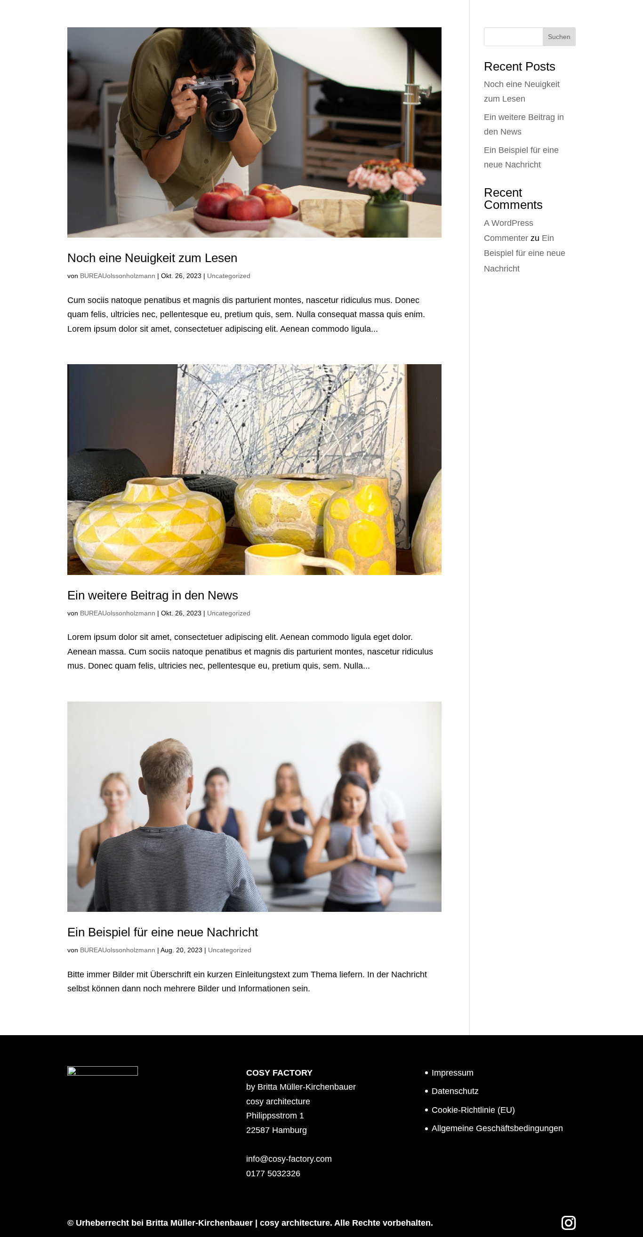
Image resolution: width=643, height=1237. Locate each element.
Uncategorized (228, 275)
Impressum (453, 1072)
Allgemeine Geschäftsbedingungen (497, 1128)
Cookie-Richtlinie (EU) (473, 1110)
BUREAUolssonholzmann (117, 275)
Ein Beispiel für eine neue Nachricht (162, 932)
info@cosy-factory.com (289, 1159)
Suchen (559, 36)
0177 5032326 (273, 1173)
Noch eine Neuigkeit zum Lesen (152, 258)
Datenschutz (455, 1091)
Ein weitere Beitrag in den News (152, 595)
